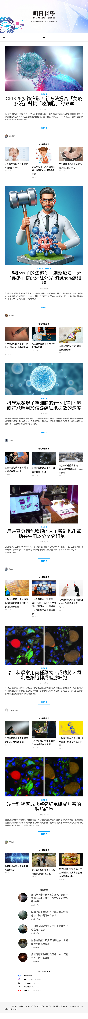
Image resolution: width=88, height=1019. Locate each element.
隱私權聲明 (56, 1006)
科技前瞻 (40, 269)
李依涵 (11, 842)
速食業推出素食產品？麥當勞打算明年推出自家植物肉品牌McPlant (70, 872)
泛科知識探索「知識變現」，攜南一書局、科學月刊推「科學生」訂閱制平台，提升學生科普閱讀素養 (44, 606)
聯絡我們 (22, 1006)
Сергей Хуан (13, 710)
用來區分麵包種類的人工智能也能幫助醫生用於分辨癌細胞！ (44, 533)
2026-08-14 (35, 919)
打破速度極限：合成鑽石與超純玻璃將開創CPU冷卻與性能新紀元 (16, 603)
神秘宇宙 (44, 399)
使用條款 (64, 1006)
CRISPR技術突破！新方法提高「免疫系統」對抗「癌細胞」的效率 (44, 100)
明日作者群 (41, 1006)
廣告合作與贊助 (31, 1006)
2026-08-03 (35, 905)
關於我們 (15, 1006)
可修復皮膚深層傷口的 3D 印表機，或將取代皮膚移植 (71, 742)
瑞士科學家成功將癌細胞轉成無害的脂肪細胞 (44, 806)
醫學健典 (44, 94)
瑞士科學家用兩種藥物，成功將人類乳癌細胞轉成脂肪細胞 (44, 674)
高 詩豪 (11, 136)
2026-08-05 (35, 933)
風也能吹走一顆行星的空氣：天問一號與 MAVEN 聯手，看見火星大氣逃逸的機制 (49, 898)
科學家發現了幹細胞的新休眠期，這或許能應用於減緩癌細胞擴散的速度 (44, 405)
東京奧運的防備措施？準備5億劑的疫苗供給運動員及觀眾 (71, 469)
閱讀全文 (44, 128)
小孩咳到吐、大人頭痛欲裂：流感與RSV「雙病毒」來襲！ (44, 170)
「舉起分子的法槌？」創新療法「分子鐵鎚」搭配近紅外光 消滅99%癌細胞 (44, 278)
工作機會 (49, 1006)
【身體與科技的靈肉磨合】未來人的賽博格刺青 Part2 (71, 603)
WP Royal (13, 1009)
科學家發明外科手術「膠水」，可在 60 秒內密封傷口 (16, 347)
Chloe (11, 440)
